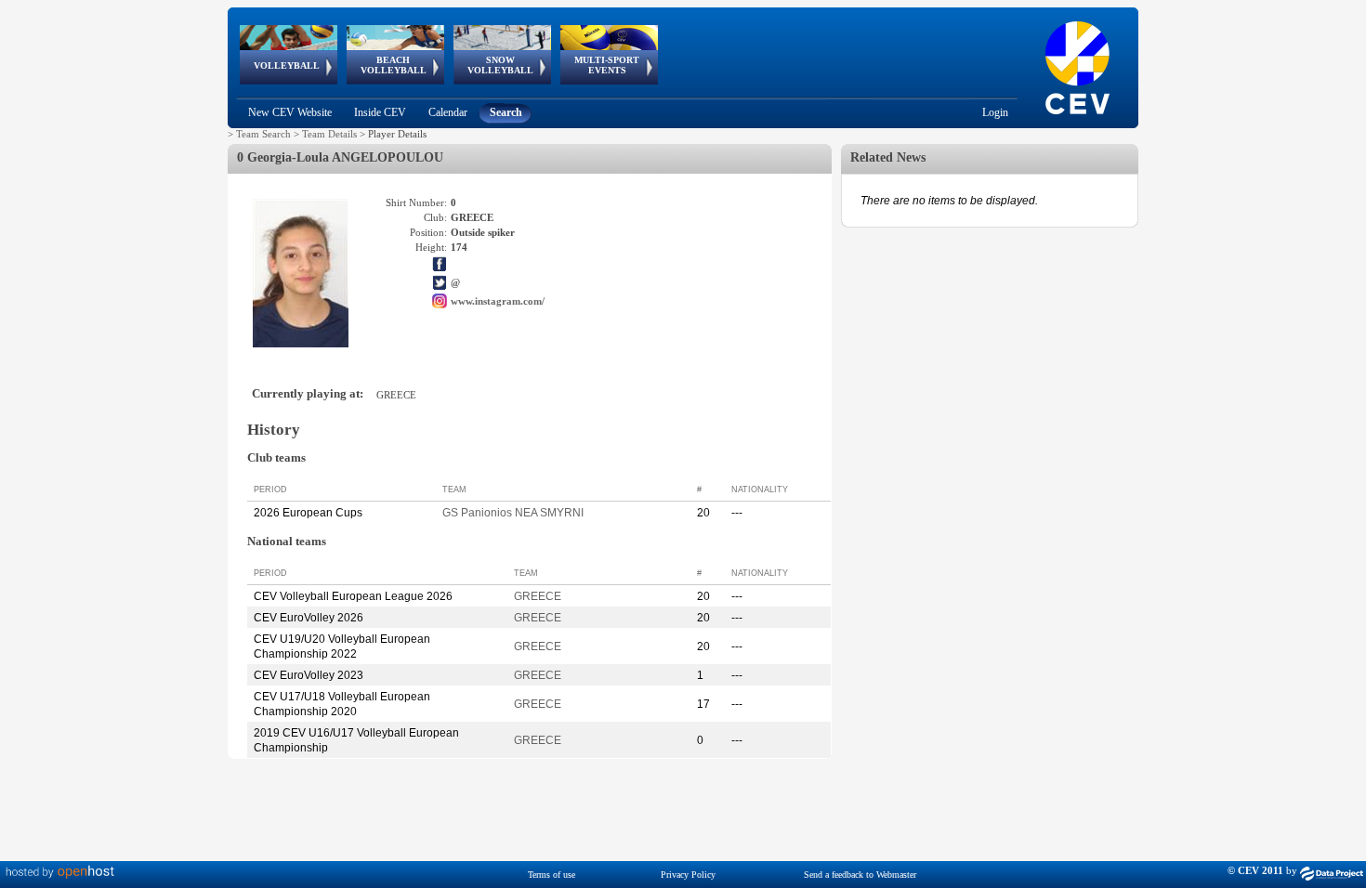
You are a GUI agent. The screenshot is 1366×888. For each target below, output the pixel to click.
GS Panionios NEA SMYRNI (513, 512)
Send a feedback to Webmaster (860, 874)
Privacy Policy (688, 874)
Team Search (263, 133)
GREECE (537, 596)
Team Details (329, 133)
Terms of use (551, 874)
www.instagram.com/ (498, 301)
